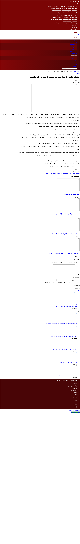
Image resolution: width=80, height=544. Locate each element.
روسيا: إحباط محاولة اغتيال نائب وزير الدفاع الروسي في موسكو (64, 17)
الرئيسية (75, 40)
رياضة (76, 62)
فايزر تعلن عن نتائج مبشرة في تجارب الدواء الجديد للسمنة (65, 234)
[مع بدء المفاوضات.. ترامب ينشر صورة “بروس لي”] (70, 361)
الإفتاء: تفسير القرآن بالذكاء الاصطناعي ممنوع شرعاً (66, 306)
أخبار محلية (72, 46)
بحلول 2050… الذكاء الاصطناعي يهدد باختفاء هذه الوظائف (64, 253)
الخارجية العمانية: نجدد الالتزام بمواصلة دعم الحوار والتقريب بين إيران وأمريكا (61, 6)
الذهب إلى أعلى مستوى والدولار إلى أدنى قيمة (67, 15)
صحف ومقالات (74, 55)
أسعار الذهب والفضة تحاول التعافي (70, 21)
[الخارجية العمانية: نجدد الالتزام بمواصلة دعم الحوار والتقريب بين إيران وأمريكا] (70, 321)
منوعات (74, 72)
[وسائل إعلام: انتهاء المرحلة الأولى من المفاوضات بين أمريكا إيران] (70, 334)
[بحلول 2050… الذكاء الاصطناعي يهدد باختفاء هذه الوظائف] (68, 250)
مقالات (73, 59)
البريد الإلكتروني (76, 277)
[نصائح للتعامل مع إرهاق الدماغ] (68, 191)
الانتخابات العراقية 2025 (72, 51)
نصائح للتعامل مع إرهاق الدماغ (72, 194)
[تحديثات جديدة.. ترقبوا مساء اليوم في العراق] (70, 374)
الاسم (78, 274)
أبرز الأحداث (72, 44)
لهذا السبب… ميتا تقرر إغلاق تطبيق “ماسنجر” (68, 214)
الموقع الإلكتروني (76, 280)
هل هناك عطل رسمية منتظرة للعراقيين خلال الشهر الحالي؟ (64, 10)
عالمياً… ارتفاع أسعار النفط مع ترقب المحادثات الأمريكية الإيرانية (64, 19)
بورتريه (76, 64)
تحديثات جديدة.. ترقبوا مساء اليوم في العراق (68, 14)
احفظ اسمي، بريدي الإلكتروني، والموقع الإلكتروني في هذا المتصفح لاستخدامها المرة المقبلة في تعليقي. (56, 283)
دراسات (76, 60)
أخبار (76, 42)
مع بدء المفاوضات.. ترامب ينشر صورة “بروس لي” (67, 12)
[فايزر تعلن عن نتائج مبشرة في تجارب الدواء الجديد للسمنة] (68, 230)
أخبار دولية (73, 49)
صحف (74, 57)
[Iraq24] (78, 35)
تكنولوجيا (75, 66)
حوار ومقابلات (74, 53)
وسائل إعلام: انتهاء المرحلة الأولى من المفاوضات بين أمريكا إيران (64, 8)
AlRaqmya (76, 380)
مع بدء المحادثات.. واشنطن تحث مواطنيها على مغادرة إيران (65, 23)
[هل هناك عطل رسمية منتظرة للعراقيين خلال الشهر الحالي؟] (70, 348)
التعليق (78, 272)
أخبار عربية (73, 48)
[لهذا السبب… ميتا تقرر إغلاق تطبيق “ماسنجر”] (68, 211)
